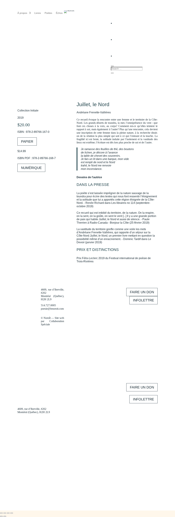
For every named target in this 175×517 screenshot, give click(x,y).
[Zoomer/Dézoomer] (1, 513)
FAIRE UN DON (142, 292)
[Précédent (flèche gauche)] (1, 516)
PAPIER (27, 141)
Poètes (48, 13)
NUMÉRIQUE (31, 168)
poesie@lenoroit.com (52, 308)
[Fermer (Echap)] (11, 513)
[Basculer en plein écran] (4, 513)
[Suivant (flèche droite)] (4, 516)
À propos (22, 13)
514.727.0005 (48, 305)
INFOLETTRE (143, 300)
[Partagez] (8, 513)
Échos (59, 13)
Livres (37, 13)
